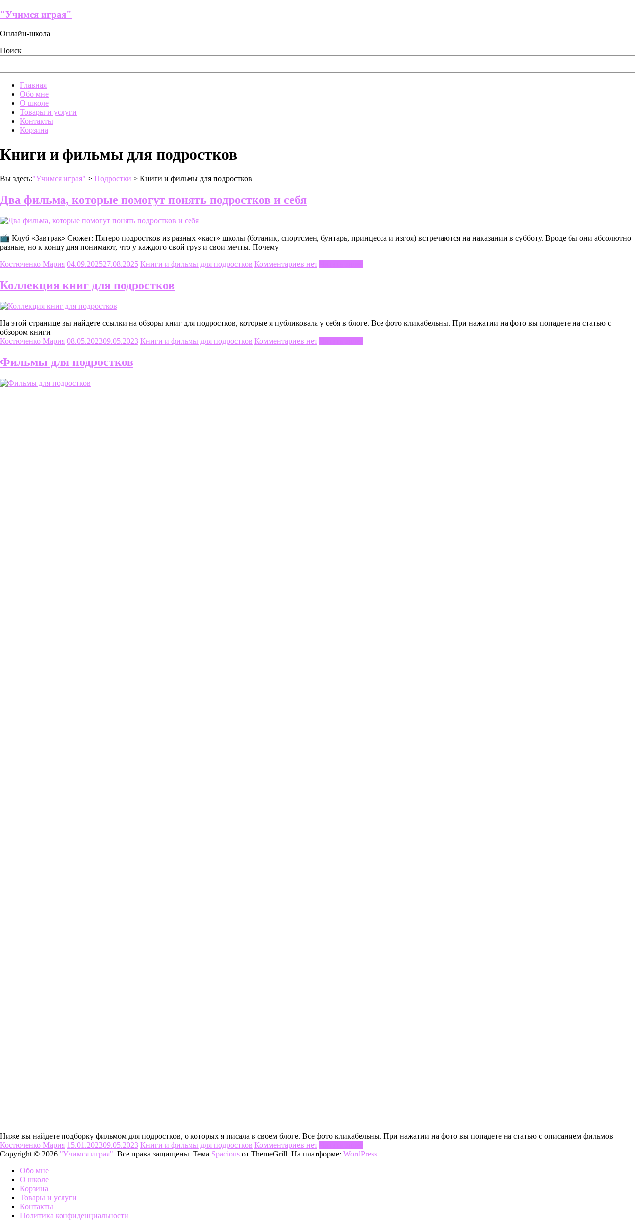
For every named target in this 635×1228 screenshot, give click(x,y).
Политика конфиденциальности (74, 1215)
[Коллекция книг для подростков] (58, 306)
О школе (34, 103)
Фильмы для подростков (66, 362)
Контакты (36, 121)
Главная (33, 85)
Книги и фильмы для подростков (196, 264)
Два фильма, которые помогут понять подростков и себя (153, 199)
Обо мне (34, 94)
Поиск (11, 50)
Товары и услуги (48, 112)
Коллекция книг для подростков (87, 285)
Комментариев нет (286, 264)
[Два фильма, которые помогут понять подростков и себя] (99, 221)
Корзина (34, 130)
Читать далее (341, 264)
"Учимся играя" (36, 14)
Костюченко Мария (32, 264)
